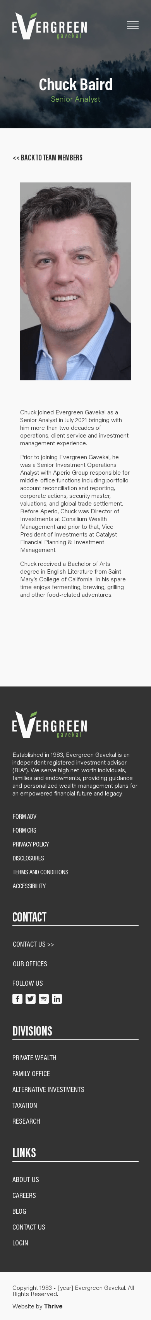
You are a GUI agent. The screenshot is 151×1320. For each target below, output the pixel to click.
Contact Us (28, 1226)
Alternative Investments (48, 1089)
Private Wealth (34, 1057)
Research (26, 1121)
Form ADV (24, 816)
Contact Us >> (33, 944)
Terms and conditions (41, 872)
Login (20, 1242)
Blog (19, 1211)
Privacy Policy (31, 844)
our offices (30, 963)
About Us (25, 1179)
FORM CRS (24, 830)
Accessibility (29, 886)
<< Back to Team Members (47, 157)
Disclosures (28, 858)
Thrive (53, 1306)
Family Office (31, 1073)
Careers (24, 1195)
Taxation (24, 1105)
